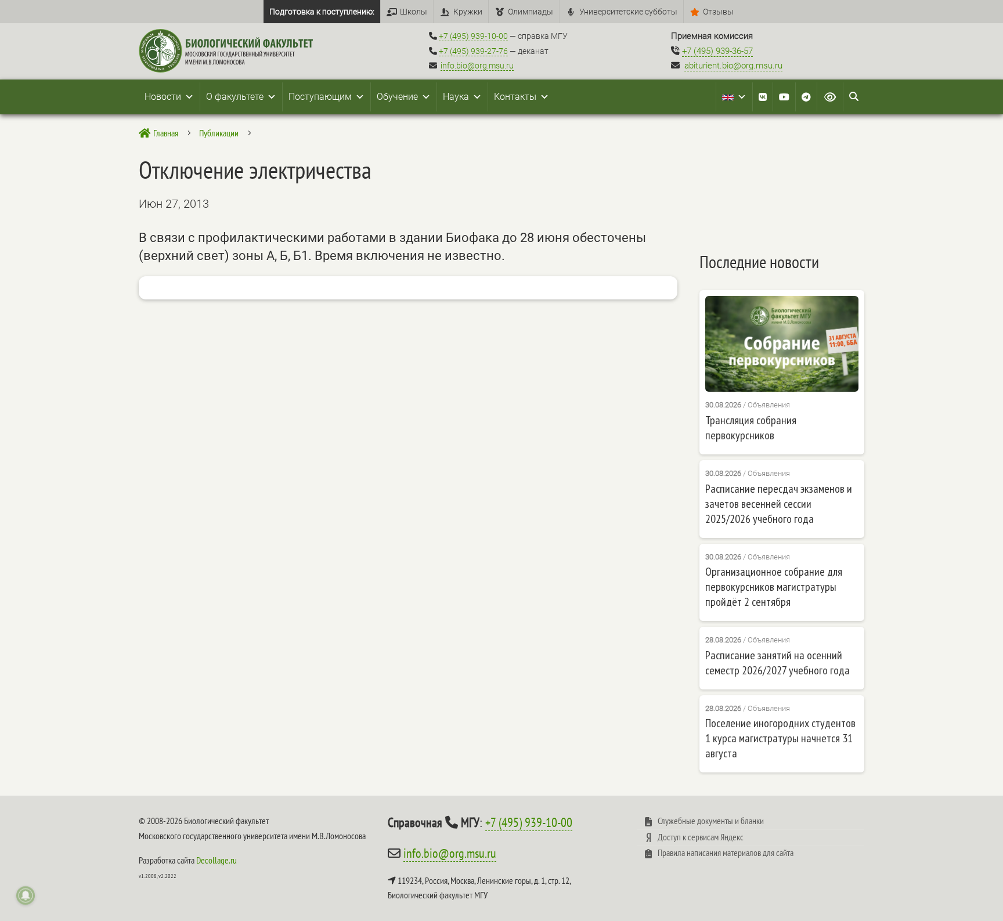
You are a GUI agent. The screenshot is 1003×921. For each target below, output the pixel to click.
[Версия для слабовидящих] (830, 96)
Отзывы (718, 11)
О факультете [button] (235, 96)
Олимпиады (530, 11)
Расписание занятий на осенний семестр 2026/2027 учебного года (777, 663)
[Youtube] (784, 96)
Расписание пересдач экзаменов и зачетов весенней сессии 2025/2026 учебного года (778, 503)
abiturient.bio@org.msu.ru (733, 65)
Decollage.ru (216, 860)
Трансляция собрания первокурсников (750, 428)
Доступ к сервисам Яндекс (701, 837)
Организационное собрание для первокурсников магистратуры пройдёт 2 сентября (773, 586)
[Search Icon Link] (853, 96)
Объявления (769, 404)
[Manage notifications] (25, 895)
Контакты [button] (515, 96)
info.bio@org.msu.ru (477, 65)
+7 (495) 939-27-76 (473, 51)
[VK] (763, 96)
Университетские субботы (628, 11)
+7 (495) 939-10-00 (473, 36)
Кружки (467, 11)
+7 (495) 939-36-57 (717, 51)
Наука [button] (456, 96)
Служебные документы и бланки (711, 820)
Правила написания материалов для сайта (725, 852)
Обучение (397, 96)
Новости (163, 96)
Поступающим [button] (320, 96)
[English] (734, 96)
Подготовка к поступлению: (321, 11)
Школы (413, 11)
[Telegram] (806, 96)
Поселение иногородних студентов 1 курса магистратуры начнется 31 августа (780, 738)
